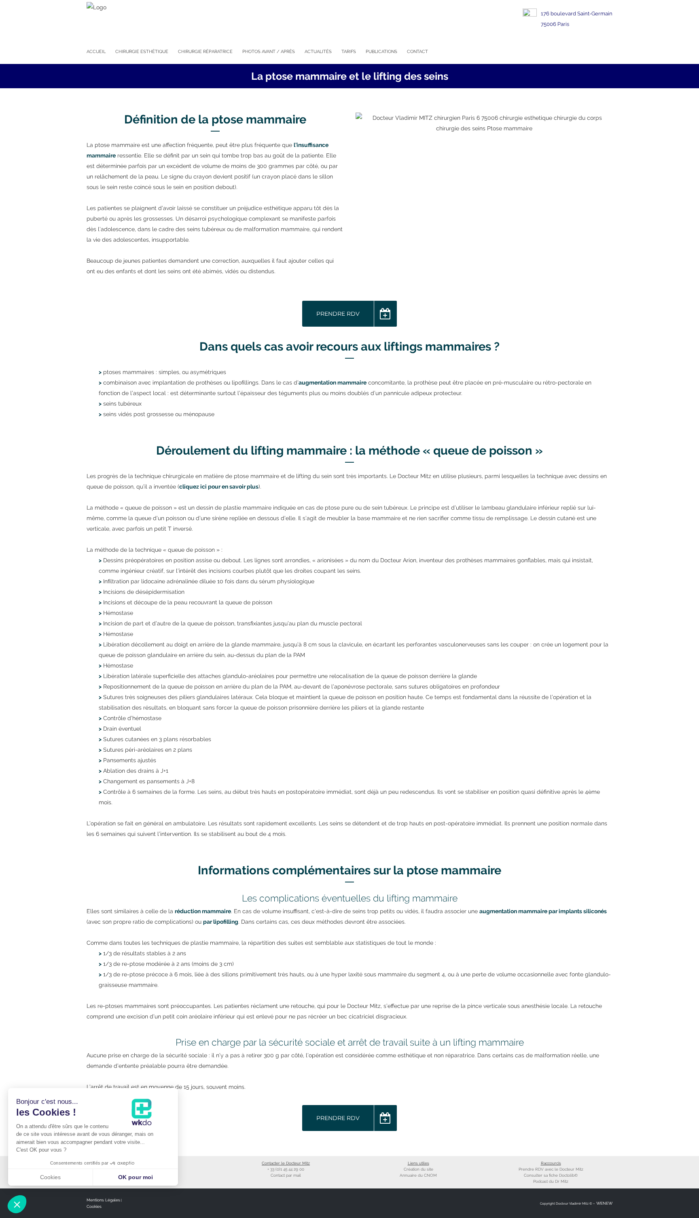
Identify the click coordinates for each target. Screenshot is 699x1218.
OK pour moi (135, 1177)
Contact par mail (286, 1175)
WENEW (603, 1203)
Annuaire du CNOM (418, 1175)
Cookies (94, 1206)
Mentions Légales (103, 1200)
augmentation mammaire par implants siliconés (543, 911)
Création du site (418, 1169)
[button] (17, 1204)
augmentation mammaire (332, 382)
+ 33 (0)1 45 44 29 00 (285, 1169)
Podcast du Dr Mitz (550, 1181)
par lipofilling (220, 921)
